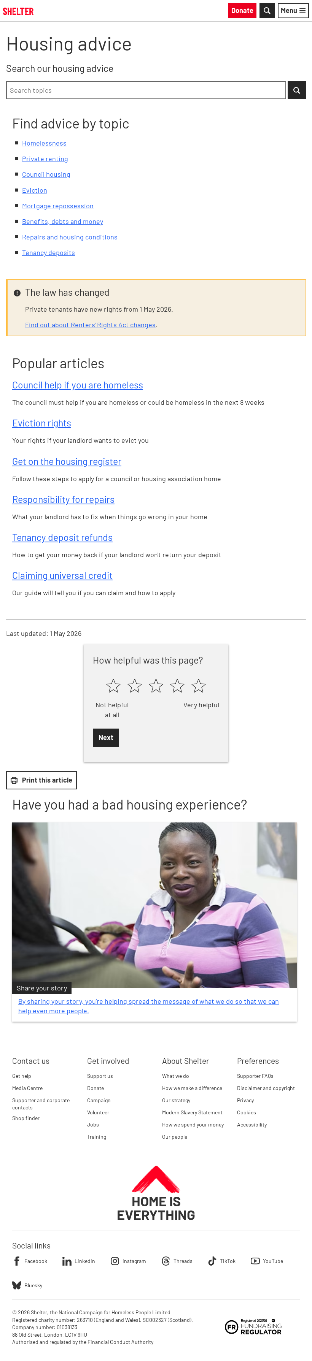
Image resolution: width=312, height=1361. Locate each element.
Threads (183, 1261)
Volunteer (98, 1112)
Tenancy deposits (48, 252)
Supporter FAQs (255, 1076)
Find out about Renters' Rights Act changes (90, 324)
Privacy (245, 1100)
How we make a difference (192, 1088)
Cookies (246, 1112)
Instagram (134, 1261)
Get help (21, 1076)
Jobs (93, 1124)
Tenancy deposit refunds (62, 537)
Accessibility (252, 1124)
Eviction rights (41, 422)
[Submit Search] (297, 90)
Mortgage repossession (58, 205)
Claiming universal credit (62, 575)
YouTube (273, 1261)
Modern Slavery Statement (192, 1112)
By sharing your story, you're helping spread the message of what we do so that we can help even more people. (148, 1006)
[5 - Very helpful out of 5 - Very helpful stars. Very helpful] (198, 686)
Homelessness (44, 143)
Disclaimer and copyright (266, 1088)
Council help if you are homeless (77, 384)
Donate (95, 1088)
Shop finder (26, 1118)
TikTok (228, 1261)
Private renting (45, 158)
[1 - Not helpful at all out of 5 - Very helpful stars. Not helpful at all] (113, 686)
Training (96, 1136)
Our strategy (176, 1100)
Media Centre (27, 1088)
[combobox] (146, 90)
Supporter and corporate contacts (41, 1104)
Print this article (47, 780)
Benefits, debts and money (62, 221)
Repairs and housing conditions (70, 237)
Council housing (46, 174)
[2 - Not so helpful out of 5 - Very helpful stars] (134, 686)
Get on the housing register (66, 461)
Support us (100, 1076)
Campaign (99, 1100)
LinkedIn (85, 1261)
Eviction (34, 190)
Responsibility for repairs (63, 499)
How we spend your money (193, 1124)
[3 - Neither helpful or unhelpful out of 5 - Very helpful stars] (156, 686)
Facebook (35, 1261)
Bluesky (33, 1285)
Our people (174, 1136)
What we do (175, 1076)
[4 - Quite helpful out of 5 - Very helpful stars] (177, 686)
